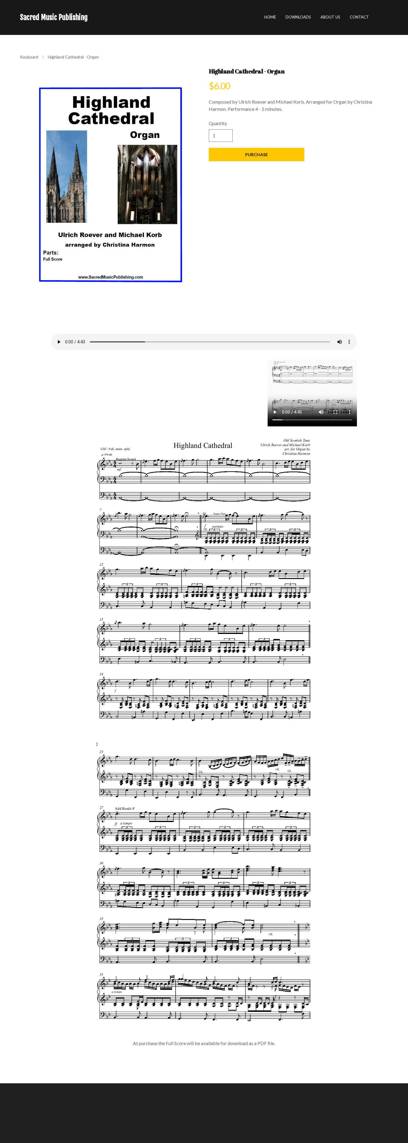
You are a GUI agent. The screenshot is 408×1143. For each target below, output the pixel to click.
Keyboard (29, 56)
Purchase (256, 154)
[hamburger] (95, 17)
